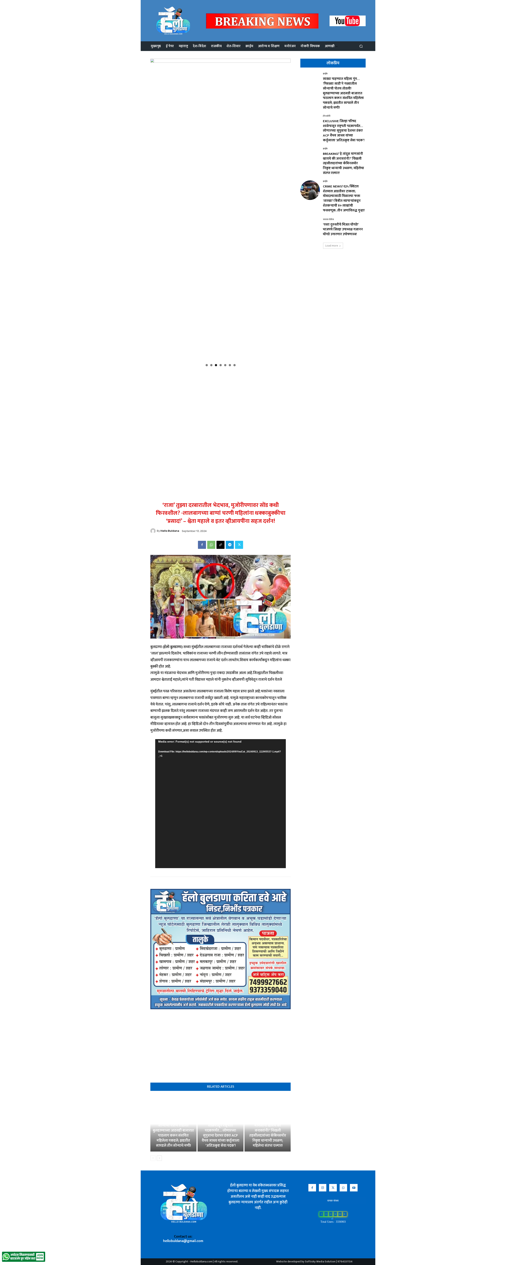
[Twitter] (239, 545)
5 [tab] (225, 365)
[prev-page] (152, 1158)
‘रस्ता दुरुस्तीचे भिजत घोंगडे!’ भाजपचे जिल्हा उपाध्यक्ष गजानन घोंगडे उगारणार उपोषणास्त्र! (343, 229)
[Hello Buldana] (153, 531)
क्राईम (325, 74)
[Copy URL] (220, 545)
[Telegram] (230, 545)
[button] (361, 46)
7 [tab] (234, 365)
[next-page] (159, 1158)
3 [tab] (216, 365)
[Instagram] (323, 1188)
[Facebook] (202, 545)
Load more (331, 245)
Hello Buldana (169, 531)
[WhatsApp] (211, 545)
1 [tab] (207, 365)
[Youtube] (354, 1188)
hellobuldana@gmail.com (183, 1241)
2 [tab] (211, 365)
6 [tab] (230, 365)
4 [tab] (221, 365)
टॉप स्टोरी (326, 116)
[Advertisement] (220, 397)
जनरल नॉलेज (328, 219)
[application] (220, 803)
